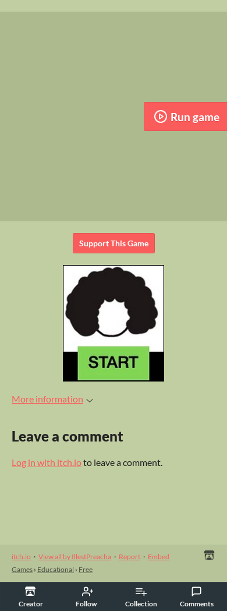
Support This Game (113, 243)
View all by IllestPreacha (74, 556)
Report (129, 556)
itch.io (21, 556)
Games (22, 569)
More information (47, 398)
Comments (197, 603)
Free (86, 569)
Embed (158, 556)
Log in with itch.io (46, 462)
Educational (55, 569)
